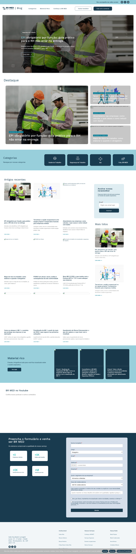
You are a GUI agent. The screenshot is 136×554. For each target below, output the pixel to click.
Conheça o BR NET (89, 534)
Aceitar (105, 551)
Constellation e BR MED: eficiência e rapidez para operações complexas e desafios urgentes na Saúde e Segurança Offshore (91, 372)
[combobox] (74, 465)
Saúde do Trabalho (99, 93)
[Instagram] (125, 2)
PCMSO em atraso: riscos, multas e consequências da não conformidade (45, 277)
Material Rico (45, 8)
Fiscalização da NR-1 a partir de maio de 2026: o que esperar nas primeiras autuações (45, 332)
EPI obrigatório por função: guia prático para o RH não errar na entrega (17, 222)
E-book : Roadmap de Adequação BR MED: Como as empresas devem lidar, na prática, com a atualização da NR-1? (65, 372)
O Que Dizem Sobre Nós (65, 545)
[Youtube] (128, 2)
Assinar (109, 210)
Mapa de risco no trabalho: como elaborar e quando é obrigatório (15, 277)
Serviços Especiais (89, 538)
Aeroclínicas (113, 541)
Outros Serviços (89, 545)
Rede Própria (113, 534)
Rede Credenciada (115, 538)
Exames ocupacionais (90, 541)
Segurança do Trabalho (29, 32)
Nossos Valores (63, 538)
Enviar (97, 510)
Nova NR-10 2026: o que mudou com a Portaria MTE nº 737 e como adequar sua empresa (75, 278)
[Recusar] (133, 551)
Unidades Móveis (114, 545)
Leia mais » (7, 234)
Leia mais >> (98, 260)
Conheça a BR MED (60, 8)
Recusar (112, 551)
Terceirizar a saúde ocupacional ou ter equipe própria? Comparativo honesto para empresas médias (110, 98)
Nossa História (62, 541)
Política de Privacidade (124, 551)
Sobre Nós (61, 534)
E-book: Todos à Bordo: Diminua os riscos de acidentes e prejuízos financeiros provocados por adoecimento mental (117, 372)
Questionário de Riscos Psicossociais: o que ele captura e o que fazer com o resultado (76, 332)
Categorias (32, 8)
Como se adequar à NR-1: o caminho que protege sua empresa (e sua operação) (16, 332)
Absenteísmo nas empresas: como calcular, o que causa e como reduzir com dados (109, 118)
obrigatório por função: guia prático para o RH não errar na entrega (47, 39)
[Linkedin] (122, 2)
